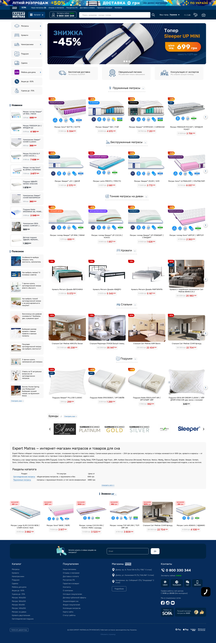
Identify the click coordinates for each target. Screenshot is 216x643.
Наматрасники (27, 44)
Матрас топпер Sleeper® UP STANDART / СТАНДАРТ (147, 236)
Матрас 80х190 (18, 605)
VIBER (165, 585)
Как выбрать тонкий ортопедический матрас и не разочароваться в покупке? (31, 302)
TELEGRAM (176, 585)
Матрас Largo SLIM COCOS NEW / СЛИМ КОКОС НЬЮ (25, 526)
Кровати (24, 35)
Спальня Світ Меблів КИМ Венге (146, 343)
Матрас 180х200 (19, 601)
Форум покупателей (71, 605)
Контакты (118, 8)
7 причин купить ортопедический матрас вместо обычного (31, 285)
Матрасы (25, 26)
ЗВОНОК (197, 585)
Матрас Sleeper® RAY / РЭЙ (107, 127)
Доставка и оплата (87, 8)
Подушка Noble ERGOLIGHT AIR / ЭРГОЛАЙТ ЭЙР (147, 399)
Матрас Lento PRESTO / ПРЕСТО (107, 181)
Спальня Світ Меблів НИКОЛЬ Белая (67, 343)
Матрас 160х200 (19, 597)
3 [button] (129, 61)
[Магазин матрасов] (14, 8)
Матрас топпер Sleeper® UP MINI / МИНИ (32, 113)
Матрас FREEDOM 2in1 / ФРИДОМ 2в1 (32, 127)
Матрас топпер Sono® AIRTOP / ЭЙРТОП (187, 235)
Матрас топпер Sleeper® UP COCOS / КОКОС (107, 236)
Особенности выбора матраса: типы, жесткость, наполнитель (31, 259)
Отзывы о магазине (56, 8)
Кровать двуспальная (21, 615)
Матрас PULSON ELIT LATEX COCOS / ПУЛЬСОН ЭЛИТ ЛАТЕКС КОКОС (31, 155)
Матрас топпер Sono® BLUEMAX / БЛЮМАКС (32, 169)
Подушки (25, 54)
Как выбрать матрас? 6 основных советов (31, 273)
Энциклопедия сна (70, 601)
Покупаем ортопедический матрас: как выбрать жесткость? (32, 346)
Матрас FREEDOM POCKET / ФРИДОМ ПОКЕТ (186, 128)
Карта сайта (68, 612)
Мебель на (167, 610)
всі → (114, 494)
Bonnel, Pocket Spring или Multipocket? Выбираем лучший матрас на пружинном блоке (30, 391)
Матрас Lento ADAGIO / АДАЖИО (191, 525)
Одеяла (24, 63)
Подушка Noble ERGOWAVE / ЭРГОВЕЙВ (107, 398)
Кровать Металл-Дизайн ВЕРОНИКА (67, 289)
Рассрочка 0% (72, 8)
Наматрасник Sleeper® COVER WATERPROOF (31, 196)
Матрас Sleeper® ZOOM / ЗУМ (146, 181)
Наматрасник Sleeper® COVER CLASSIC (31, 141)
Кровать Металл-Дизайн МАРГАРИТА (146, 289)
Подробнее (119, 589)
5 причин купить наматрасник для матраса (32, 360)
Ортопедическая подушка (23, 619)
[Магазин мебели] (24, 8)
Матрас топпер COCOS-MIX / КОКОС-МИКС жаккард (91, 526)
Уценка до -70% (27, 91)
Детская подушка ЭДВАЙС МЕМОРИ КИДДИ (30, 238)
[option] (126, 43)
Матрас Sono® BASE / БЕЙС (58, 525)
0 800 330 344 (65, 15)
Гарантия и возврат (104, 8)
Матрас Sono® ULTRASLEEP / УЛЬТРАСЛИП (186, 181)
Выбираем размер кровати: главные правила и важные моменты (29, 332)
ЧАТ (187, 585)
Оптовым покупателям (72, 594)
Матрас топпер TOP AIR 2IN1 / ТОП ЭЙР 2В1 (124, 526)
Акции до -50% (27, 81)
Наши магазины (38, 8)
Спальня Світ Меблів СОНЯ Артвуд (186, 343)
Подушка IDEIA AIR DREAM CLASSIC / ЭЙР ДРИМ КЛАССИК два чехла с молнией (186, 399)
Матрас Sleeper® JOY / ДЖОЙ (67, 181)
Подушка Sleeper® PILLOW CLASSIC (67, 398)
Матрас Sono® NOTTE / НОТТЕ (67, 127)
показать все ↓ (108, 485)
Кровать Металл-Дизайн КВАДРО (107, 289)
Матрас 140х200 (19, 608)
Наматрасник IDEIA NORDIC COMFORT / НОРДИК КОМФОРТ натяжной (31, 224)
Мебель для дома (28, 72)
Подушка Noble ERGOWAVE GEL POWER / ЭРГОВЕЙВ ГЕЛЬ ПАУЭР (32, 210)
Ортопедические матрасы (24, 476)
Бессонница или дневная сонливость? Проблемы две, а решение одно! (32, 316)
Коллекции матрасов (71, 608)
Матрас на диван (19, 612)
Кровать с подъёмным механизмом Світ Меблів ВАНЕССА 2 (186, 290)
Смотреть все (16, 401)
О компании (68, 590)
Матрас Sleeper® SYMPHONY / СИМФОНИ (146, 127)
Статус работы (69, 615)
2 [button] (127, 61)
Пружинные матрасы (22, 480)
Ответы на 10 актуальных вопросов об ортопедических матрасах (32, 374)
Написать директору (19, 630)
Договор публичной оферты (74, 597)
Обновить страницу (108, 634)
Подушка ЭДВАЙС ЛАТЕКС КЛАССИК (30, 182)
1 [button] (124, 61)
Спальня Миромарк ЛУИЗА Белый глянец (107, 343)
